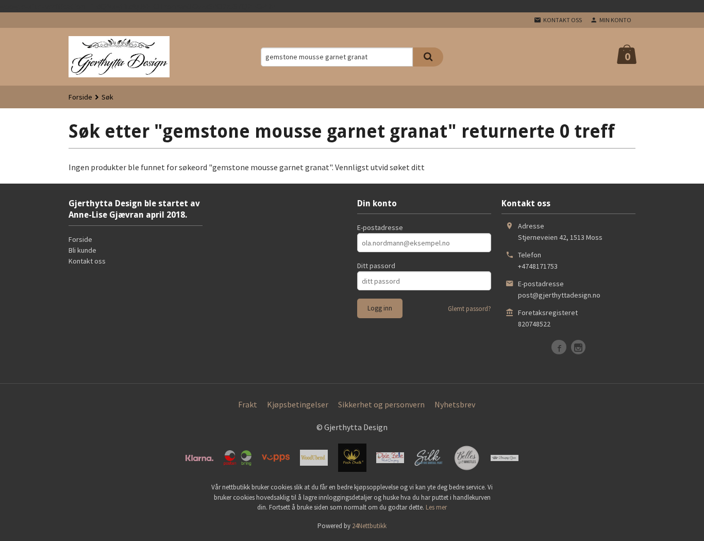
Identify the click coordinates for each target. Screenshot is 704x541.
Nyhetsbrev (454, 404)
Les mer (436, 507)
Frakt (247, 404)
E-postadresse (380, 227)
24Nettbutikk (369, 525)
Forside (80, 97)
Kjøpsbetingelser (297, 404)
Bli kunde (82, 250)
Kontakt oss (87, 261)
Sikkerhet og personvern (381, 404)
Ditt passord (376, 265)
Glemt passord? (469, 308)
